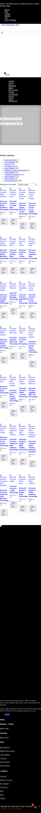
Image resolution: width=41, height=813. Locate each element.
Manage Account (6, 780)
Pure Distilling (10, 162)
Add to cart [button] (3, 221)
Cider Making (10, 172)
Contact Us (4, 787)
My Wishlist (4, 784)
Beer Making (9, 168)
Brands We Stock (11, 181)
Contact (7, 14)
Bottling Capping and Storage (15, 170)
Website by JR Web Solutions (11, 808)
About (7, 10)
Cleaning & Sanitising (12, 174)
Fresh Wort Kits (10, 160)
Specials (13, 101)
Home (11, 81)
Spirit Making (9, 176)
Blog (6, 12)
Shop (11, 83)
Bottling (13, 90)
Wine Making (9, 178)
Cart (6, 18)
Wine (11, 99)
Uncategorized (10, 166)
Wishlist (7, 16)
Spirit (11, 97)
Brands (12, 86)
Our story (3, 776)
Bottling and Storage (7, 751)
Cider (11, 92)
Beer (11, 88)
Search (17, 29)
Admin (2, 798)
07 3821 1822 (5, 6)
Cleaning (13, 94)
